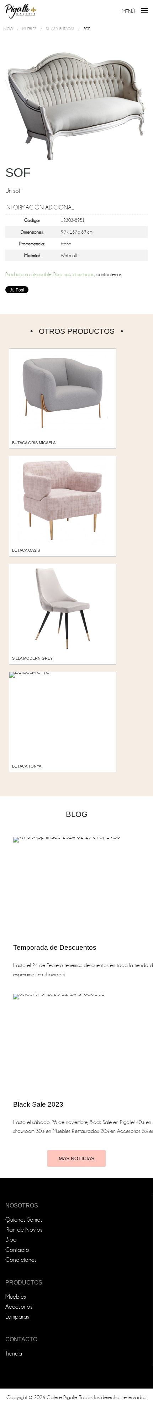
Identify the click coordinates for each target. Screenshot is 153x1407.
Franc (66, 243)
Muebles (29, 29)
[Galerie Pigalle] (20, 9)
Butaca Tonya (26, 766)
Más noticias (76, 1158)
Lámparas (17, 1316)
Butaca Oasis (26, 550)
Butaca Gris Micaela (34, 443)
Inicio (8, 29)
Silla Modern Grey (32, 658)
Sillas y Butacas (60, 29)
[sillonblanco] (76, 106)
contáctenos (109, 274)
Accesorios (18, 1306)
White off (69, 255)
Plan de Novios (23, 1229)
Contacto (17, 1250)
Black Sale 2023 (38, 1104)
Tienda (13, 1353)
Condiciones (21, 1259)
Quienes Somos (24, 1219)
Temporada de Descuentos (54, 947)
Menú (128, 11)
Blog (11, 1239)
